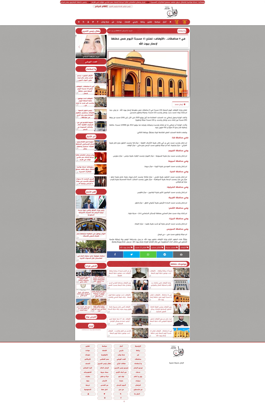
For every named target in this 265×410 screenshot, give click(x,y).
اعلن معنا (104, 389)
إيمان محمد (179, 104)
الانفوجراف (88, 372)
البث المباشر (87, 367)
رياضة (142, 21)
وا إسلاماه (182, 30)
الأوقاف (183, 247)
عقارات (87, 376)
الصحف (87, 363)
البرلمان (138, 385)
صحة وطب (105, 21)
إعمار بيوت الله (125, 247)
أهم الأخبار (91, 192)
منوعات (87, 354)
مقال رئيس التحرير (91, 31)
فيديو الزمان (138, 367)
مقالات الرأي (121, 363)
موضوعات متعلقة (178, 264)
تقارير (149, 21)
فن (113, 21)
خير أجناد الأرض (121, 372)
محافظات (138, 359)
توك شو (121, 376)
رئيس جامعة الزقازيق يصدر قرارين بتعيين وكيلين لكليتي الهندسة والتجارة (95, 2)
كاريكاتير (88, 359)
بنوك (87, 380)
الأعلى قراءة (91, 266)
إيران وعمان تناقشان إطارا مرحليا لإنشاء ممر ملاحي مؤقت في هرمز (157, 2)
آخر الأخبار (91, 136)
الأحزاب (104, 380)
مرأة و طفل (104, 376)
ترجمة (88, 385)
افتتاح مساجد (156, 247)
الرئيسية (138, 346)
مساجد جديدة (171, 247)
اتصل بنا (137, 394)
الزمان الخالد (104, 367)
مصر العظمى (104, 359)
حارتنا (121, 380)
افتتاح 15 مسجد (141, 247)
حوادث (119, 21)
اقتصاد (127, 21)
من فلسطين (138, 389)
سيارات (138, 380)
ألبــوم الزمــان (121, 385)
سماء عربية (104, 372)
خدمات (138, 372)
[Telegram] (164, 254)
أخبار (164, 21)
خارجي (135, 21)
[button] (103, 47)
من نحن (121, 389)
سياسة (157, 21)
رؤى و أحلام (138, 376)
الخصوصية (87, 389)
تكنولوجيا (104, 354)
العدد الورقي (91, 62)
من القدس (104, 385)
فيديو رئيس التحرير (121, 367)
